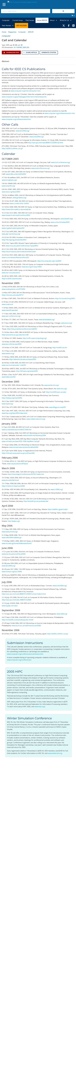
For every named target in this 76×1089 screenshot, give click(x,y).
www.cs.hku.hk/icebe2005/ (60, 222)
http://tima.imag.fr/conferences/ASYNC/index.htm (25, 474)
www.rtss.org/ (62, 389)
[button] (73, 15)
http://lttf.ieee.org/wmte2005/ (27, 371)
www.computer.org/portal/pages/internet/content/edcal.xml (24, 97)
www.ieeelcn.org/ (8, 353)
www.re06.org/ (62, 614)
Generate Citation (48, 52)
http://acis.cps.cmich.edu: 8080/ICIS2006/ (16, 600)
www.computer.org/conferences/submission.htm (25, 654)
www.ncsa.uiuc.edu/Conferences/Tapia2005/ (22, 246)
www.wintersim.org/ (51, 385)
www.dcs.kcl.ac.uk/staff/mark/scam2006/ (26, 626)
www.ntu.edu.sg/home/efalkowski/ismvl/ (17, 543)
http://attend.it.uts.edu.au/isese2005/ (22, 359)
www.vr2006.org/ (56, 489)
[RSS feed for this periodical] (73, 25)
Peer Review (6, 25)
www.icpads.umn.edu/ (10, 606)
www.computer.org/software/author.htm (59, 113)
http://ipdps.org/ (14, 521)
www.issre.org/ (66, 323)
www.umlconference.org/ (40, 168)
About (52, 20)
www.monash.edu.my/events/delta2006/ (23, 447)
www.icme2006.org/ (36, 137)
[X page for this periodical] (63, 25)
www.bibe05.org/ (66, 219)
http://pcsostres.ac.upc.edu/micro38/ (15, 335)
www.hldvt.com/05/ (9, 377)
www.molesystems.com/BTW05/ (13, 289)
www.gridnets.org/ (19, 198)
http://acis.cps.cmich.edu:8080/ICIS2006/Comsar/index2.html (24, 594)
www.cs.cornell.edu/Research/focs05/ (15, 257)
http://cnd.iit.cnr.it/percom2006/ (13, 486)
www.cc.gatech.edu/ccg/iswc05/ (13, 228)
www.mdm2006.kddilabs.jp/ (12, 537)
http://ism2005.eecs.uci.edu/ (56, 392)
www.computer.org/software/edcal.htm (16, 119)
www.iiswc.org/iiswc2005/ (11, 192)
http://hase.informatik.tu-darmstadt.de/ (16, 209)
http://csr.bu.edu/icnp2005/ (65, 298)
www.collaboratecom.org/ (35, 419)
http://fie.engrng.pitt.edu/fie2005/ (14, 240)
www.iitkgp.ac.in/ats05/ (57, 407)
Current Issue (17, 20)
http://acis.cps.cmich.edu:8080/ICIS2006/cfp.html (45, 143)
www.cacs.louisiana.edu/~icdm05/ (14, 365)
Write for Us (64, 20)
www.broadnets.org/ (9, 180)
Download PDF (12, 52)
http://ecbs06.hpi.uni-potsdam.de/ (35, 501)
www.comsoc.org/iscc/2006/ (12, 571)
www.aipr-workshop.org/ (11, 234)
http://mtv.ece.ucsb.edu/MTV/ (13, 295)
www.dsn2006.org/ (22, 131)
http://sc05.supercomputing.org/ (35, 338)
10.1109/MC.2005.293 (21, 47)
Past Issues (30, 20)
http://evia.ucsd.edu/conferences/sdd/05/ (22, 329)
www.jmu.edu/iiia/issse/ (10, 480)
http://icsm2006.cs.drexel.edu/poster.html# (17, 620)
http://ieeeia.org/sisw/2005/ (12, 398)
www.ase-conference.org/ (11, 316)
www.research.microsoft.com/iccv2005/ (16, 215)
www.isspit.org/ (7, 404)
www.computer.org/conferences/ (19, 660)
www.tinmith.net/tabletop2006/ (34, 435)
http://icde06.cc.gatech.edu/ (58, 509)
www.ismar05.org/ (8, 186)
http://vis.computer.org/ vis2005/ (49, 261)
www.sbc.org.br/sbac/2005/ (32, 267)
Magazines (12, 32)
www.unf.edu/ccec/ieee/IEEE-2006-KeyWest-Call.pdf (20, 441)
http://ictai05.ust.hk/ (59, 347)
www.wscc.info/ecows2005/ (12, 344)
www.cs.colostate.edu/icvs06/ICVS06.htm (16, 429)
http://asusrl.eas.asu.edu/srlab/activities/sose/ (19, 251)
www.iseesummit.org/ (10, 532)
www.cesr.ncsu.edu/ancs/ (11, 273)
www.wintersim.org (55, 753)
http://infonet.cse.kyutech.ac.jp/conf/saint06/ (18, 453)
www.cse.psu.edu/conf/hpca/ (17, 464)
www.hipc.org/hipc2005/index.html (14, 413)
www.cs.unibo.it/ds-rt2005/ (19, 203)
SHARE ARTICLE (31, 52)
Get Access (21, 25)
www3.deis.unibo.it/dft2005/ (16, 174)
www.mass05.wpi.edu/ (10, 310)
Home (4, 32)
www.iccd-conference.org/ (60, 162)
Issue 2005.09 (42, 20)
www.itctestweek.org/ (47, 319)
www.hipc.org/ (40, 706)
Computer (6, 20)
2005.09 (30, 32)
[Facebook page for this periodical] (68, 25)
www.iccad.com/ (7, 304)
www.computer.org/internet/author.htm (25, 91)
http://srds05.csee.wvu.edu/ (12, 278)
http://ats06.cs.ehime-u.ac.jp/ (12, 148)
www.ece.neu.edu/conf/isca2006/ (14, 554)
